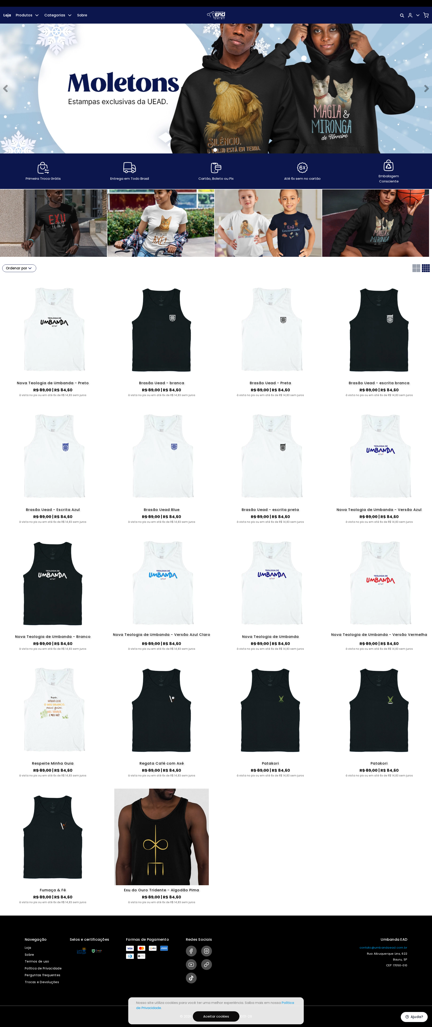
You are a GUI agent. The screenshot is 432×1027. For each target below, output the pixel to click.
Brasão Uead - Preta (270, 383)
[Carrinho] (426, 15)
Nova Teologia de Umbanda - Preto (53, 383)
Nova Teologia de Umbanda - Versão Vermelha (379, 635)
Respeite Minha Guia (53, 763)
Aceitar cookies (216, 1016)
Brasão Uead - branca (161, 383)
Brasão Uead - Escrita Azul (53, 509)
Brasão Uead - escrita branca (379, 383)
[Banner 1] (215, 150)
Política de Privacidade (43, 968)
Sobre (82, 15)
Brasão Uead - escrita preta (270, 509)
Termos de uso (37, 961)
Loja (7, 15)
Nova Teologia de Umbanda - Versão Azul (379, 509)
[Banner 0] (210, 150)
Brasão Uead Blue (162, 509)
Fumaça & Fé (53, 890)
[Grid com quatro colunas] (426, 268)
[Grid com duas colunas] (416, 268)
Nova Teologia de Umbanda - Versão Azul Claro (161, 635)
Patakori (270, 763)
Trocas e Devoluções (42, 982)
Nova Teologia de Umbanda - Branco (53, 636)
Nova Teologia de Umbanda (270, 636)
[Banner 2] (221, 150)
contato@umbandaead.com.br (383, 947)
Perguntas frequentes (42, 975)
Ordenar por (16, 268)
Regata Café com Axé (162, 763)
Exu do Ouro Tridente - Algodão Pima (161, 890)
